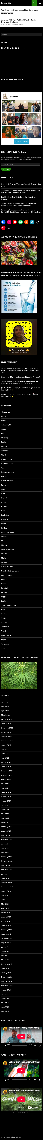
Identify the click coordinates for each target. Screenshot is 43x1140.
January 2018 (6, 934)
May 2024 (5, 784)
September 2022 (7, 840)
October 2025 (6, 736)
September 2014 (7, 986)
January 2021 (6, 878)
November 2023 (7, 797)
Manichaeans (6, 541)
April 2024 (5, 788)
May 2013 (5, 1011)
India (3, 511)
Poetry (3, 584)
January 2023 (6, 831)
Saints (3, 601)
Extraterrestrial (7, 481)
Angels (3, 420)
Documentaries (7, 463)
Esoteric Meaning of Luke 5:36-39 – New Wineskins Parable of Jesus (19, 382)
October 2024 (6, 775)
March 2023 (5, 822)
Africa (3, 416)
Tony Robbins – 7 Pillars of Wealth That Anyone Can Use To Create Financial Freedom (20, 191)
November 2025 (7, 732)
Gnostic (4, 489)
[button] (8, 106)
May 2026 (5, 706)
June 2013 (5, 1007)
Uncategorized (6, 635)
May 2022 (5, 852)
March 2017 (5, 960)
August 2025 (6, 745)
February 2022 (6, 857)
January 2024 (6, 792)
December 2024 (7, 771)
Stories (3, 618)
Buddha (4, 446)
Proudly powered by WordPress (11, 1137)
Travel (3, 631)
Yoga (3, 648)
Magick (4, 536)
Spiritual (4, 614)
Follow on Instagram (21, 141)
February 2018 (6, 930)
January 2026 (6, 724)
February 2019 (6, 921)
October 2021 (6, 865)
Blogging (4, 438)
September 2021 (7, 870)
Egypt (3, 468)
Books (3, 442)
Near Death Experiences (10, 571)
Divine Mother (6, 459)
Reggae (3, 597)
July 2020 (4, 895)
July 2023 (4, 805)
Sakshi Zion (6, 3)
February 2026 (6, 719)
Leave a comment (17, 25)
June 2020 (5, 900)
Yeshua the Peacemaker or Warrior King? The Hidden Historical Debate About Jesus (20, 370)
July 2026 (4, 702)
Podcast (4, 579)
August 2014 (6, 990)
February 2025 (6, 762)
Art (2, 433)
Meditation (5, 554)
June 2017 (5, 951)
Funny (3, 485)
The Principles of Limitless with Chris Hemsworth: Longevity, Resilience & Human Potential (19, 204)
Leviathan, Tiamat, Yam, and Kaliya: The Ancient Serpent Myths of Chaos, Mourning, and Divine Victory (21, 211)
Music (3, 558)
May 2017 (5, 955)
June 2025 (5, 754)
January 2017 (6, 968)
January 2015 (6, 973)
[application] (21, 1036)
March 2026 (5, 715)
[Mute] (35, 1045)
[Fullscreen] (39, 1045)
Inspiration (5, 515)
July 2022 (4, 844)
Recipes (4, 592)
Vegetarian (5, 644)
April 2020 (5, 908)
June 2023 (5, 809)
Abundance (5, 412)
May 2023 (5, 814)
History (4, 506)
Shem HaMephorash (8, 605)
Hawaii (3, 494)
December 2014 (7, 977)
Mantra (4, 545)
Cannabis (4, 451)
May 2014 (5, 1003)
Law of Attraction (7, 532)
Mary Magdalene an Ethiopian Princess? (25, 377)
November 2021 (7, 861)
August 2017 (6, 943)
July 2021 (4, 874)
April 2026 (5, 711)
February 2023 (6, 827)
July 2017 (4, 947)
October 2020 (6, 882)
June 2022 (5, 848)
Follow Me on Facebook (12, 80)
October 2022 (6, 835)
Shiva (3, 609)
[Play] (5, 1045)
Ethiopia (4, 476)
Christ (3, 455)
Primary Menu (40, 3)
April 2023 (5, 818)
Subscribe (6, 169)
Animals (4, 429)
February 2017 (6, 964)
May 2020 (5, 904)
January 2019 (6, 925)
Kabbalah (4, 519)
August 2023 (6, 801)
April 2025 (5, 758)
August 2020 (6, 891)
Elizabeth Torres (7, 394)
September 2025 (7, 741)
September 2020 (7, 887)
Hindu (3, 502)
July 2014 (4, 994)
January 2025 (6, 766)
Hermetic (4, 498)
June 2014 (5, 998)
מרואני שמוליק (6, 388)
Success (4, 622)
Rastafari (4, 588)
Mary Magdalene (7, 549)
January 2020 (6, 917)
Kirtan (3, 524)
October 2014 (6, 981)
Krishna (4, 528)
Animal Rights (6, 425)
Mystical (4, 562)
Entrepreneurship (7, 472)
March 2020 (5, 913)
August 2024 (6, 779)
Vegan (3, 640)
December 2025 (7, 728)
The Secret (5, 627)
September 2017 (7, 938)
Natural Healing (7, 567)
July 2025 (4, 749)
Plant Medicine (6, 575)
